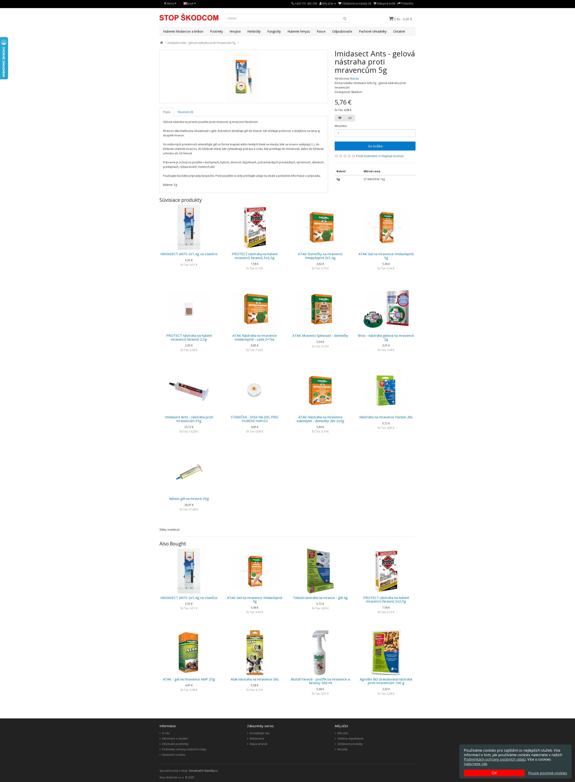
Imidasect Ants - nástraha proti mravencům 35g (189, 419)
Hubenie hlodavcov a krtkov (183, 31)
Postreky (216, 31)
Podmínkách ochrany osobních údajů (495, 759)
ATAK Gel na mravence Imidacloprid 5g (386, 256)
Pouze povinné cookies (547, 773)
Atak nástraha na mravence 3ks (255, 679)
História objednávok (350, 738)
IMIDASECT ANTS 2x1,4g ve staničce (188, 254)
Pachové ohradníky (373, 31)
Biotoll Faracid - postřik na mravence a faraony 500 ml (320, 681)
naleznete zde (475, 763)
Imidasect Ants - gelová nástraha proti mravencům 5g (201, 43)
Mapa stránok (258, 744)
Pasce (321, 31)
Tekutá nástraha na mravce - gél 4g (320, 597)
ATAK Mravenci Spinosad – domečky (320, 335)
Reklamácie (257, 738)
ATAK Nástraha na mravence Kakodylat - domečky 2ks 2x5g (320, 419)
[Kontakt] (293, 3)
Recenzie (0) (185, 112)
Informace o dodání (175, 738)
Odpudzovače (342, 31)
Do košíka (375, 146)
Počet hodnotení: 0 (368, 156)
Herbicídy (254, 31)
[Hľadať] (345, 18)
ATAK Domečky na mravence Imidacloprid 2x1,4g (320, 256)
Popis (166, 112)
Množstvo (341, 126)
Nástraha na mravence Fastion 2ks (386, 417)
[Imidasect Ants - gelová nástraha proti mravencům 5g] (243, 76)
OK (494, 773)
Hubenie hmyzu (299, 31)
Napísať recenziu (393, 156)
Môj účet (342, 733)
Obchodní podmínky (175, 744)
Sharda (354, 78)
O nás (166, 733)
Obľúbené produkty (350, 744)
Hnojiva (235, 31)
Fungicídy (274, 31)
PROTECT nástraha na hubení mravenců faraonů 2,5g (189, 337)
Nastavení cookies (173, 755)
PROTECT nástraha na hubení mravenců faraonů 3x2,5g (254, 256)
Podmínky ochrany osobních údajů (184, 749)
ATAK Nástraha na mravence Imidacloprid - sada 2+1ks (254, 337)
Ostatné (399, 31)
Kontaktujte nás (259, 733)
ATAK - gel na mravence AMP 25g (189, 679)
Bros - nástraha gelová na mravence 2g (386, 337)
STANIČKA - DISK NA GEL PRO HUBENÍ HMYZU (254, 419)
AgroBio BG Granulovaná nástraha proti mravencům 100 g (386, 681)
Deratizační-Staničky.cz (203, 771)
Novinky (342, 749)
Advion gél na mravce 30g (189, 498)
